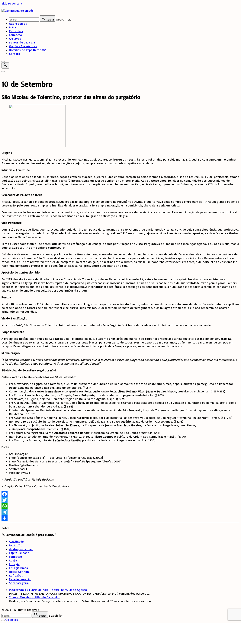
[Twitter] (120, 500)
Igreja (13, 560)
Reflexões (16, 575)
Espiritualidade (19, 553)
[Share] (120, 518)
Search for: (63, 19)
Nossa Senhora (19, 571)
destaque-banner (21, 549)
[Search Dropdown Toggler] (5, 65)
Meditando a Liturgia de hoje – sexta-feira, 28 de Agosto (48, 590)
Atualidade (16, 541)
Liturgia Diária (18, 568)
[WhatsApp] (120, 506)
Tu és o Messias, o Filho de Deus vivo (34, 597)
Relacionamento (20, 579)
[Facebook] (120, 494)
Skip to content (12, 3)
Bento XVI (15, 545)
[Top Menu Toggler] (3, 71)
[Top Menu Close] (3, 61)
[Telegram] (120, 512)
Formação (15, 556)
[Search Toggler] (3, 620)
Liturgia (14, 564)
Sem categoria (19, 583)
